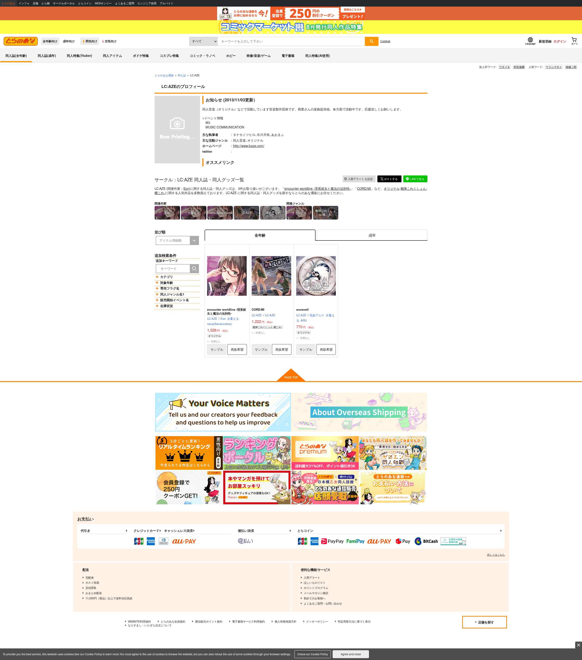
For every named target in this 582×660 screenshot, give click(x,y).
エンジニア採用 (146, 3)
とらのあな (8, 3)
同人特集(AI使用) (317, 55)
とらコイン (85, 3)
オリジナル (392, 188)
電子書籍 (288, 55)
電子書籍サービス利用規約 (248, 621)
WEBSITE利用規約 (139, 621)
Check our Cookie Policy (312, 654)
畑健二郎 (571, 67)
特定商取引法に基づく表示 (354, 621)
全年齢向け (50, 41)
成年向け (69, 41)
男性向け (91, 41)
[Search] (194, 268)
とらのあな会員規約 (173, 621)
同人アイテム (112, 55)
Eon (186, 188)
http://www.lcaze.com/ (248, 145)
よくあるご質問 (124, 3)
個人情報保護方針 (285, 621)
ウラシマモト (554, 67)
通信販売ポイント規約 (208, 621)
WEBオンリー (103, 3)
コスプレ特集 (169, 55)
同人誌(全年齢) (16, 55)
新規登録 (545, 41)
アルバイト (166, 3)
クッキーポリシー (317, 621)
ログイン (560, 41)
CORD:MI (364, 188)
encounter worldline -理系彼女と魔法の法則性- (317, 188)
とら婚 (45, 3)
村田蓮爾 (519, 67)
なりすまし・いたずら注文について (150, 625)
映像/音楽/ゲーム (259, 55)
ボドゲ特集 (141, 55)
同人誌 (182, 75)
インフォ (24, 3)
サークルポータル (64, 3)
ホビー (231, 55)
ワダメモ (504, 67)
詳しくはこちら (496, 554)
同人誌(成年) (47, 55)
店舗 (35, 3)
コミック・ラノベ (202, 55)
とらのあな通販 (164, 75)
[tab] (372, 235)
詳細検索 (385, 41)
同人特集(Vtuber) (79, 55)
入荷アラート (360, 179)
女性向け (111, 41)
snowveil (302, 309)
